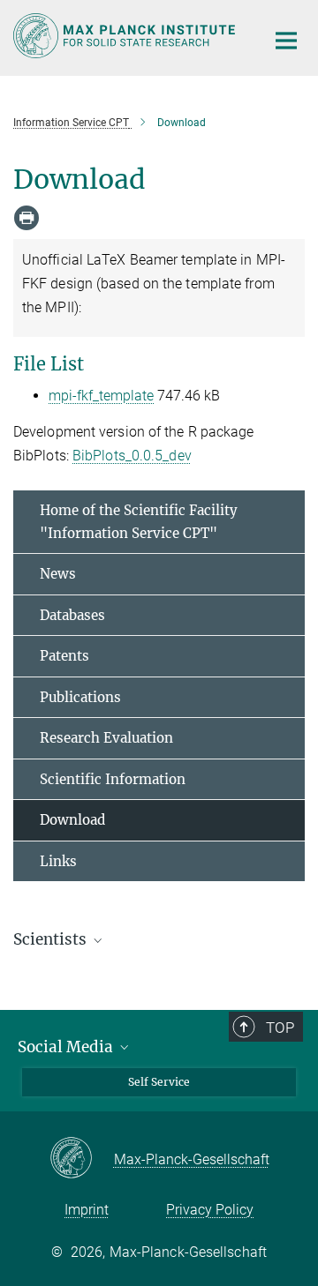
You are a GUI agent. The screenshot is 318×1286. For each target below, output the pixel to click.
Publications (80, 697)
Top (280, 1027)
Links (58, 861)
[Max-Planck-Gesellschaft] (81, 1159)
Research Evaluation (106, 737)
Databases (72, 615)
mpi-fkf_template (101, 395)
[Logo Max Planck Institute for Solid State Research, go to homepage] (125, 35)
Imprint (86, 1209)
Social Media (67, 1047)
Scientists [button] (51, 939)
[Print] (26, 218)
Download (72, 819)
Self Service (159, 1081)
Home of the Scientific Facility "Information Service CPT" (139, 522)
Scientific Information (113, 779)
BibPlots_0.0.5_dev (132, 455)
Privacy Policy (210, 1209)
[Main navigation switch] (286, 40)
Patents (64, 655)
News (58, 573)
